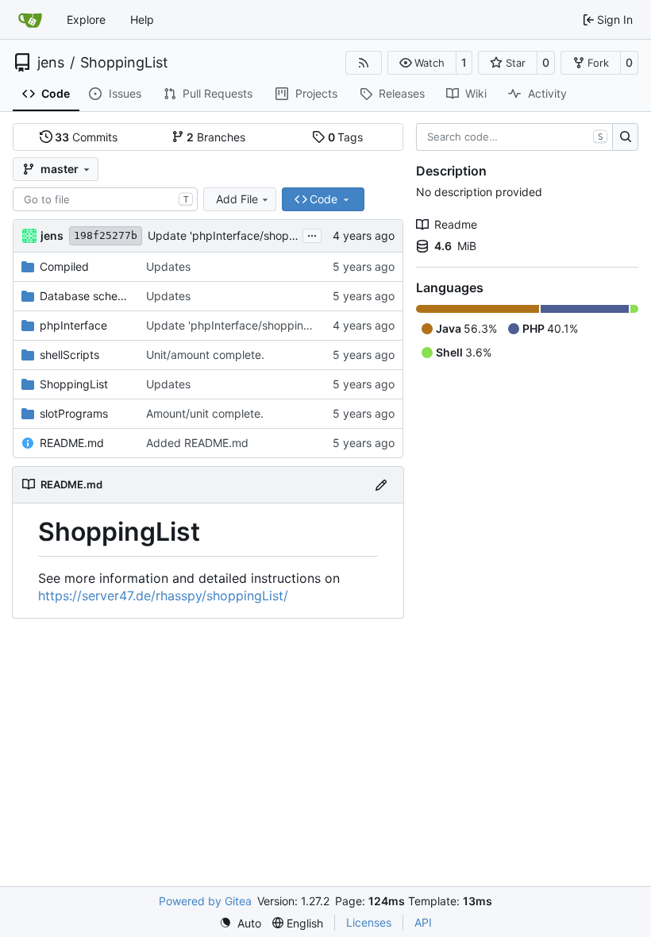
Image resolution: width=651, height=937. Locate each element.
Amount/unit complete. (205, 413)
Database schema (85, 296)
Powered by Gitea (205, 901)
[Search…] (625, 137)
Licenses (368, 922)
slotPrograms (74, 413)
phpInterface (73, 325)
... (312, 234)
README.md (72, 442)
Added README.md (197, 442)
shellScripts (69, 354)
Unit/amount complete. (205, 354)
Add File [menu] (237, 199)
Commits (86, 137)
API (423, 922)
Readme (455, 224)
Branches (216, 137)
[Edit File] (381, 485)
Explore (86, 19)
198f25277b (105, 235)
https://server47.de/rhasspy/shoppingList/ (163, 595)
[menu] (240, 923)
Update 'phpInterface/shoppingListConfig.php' (269, 235)
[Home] (30, 20)
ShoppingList (124, 63)
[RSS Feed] (363, 63)
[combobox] (105, 199)
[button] (421, 63)
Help (142, 19)
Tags (346, 137)
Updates (168, 266)
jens (50, 63)
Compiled (64, 266)
